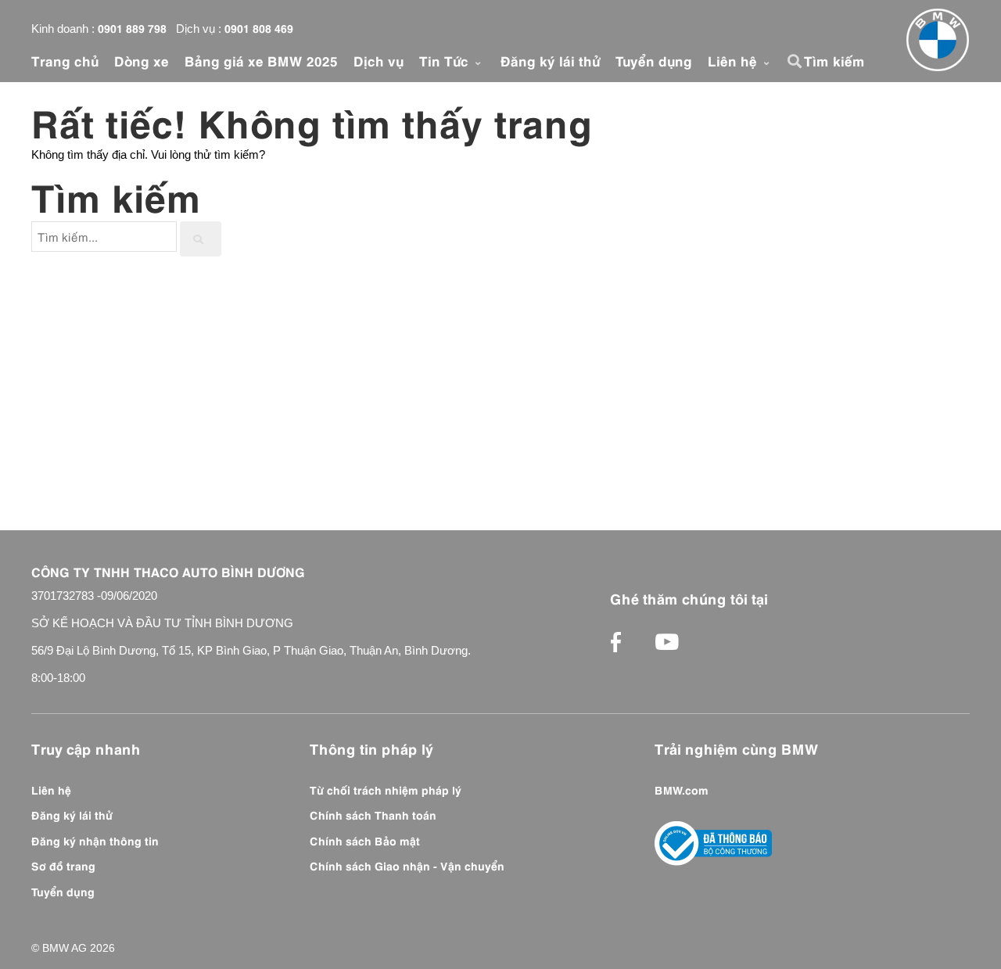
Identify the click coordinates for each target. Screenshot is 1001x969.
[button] (797, 61)
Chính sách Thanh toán (373, 814)
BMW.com (682, 789)
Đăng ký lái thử (550, 60)
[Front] (937, 40)
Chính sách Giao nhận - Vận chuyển (407, 865)
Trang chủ (65, 60)
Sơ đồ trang (63, 865)
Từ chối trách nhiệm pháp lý (385, 789)
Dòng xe (141, 60)
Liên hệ (734, 60)
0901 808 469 (258, 27)
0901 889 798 (132, 27)
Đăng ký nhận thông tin (95, 840)
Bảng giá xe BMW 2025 (261, 60)
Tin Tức (445, 60)
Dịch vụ (378, 60)
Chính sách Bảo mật (365, 840)
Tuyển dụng (653, 60)
